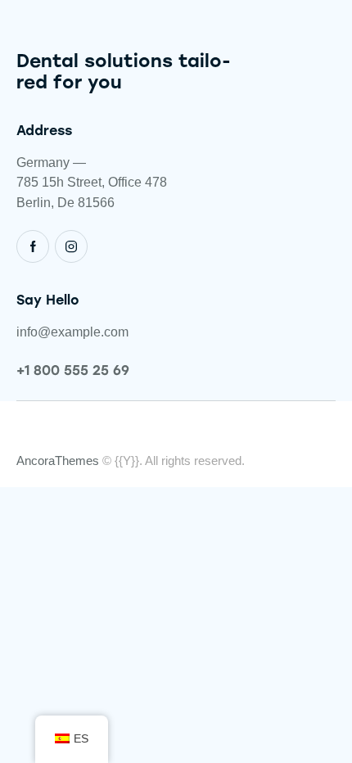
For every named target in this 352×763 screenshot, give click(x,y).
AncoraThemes (57, 460)
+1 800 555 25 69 (72, 370)
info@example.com (72, 332)
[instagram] (71, 246)
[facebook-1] (32, 246)
